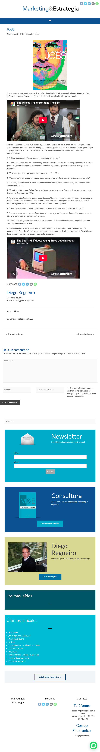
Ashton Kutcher (83, 93)
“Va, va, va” (13, 651)
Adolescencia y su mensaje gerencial (23, 655)
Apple (24, 148)
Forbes (67, 150)
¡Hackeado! (13, 632)
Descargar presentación (50, 523)
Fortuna (11, 642)
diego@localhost (82, 736)
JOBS (57, 93)
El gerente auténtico (17, 661)
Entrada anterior (14, 334)
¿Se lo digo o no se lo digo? (19, 636)
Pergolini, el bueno (16, 639)
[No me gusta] (15, 311)
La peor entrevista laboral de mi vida (24, 645)
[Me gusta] (8, 311)
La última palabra (15, 648)
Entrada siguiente (85, 334)
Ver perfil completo (50, 577)
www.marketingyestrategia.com (20, 300)
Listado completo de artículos (50, 677)
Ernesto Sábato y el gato (18, 658)
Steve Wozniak (34, 148)
